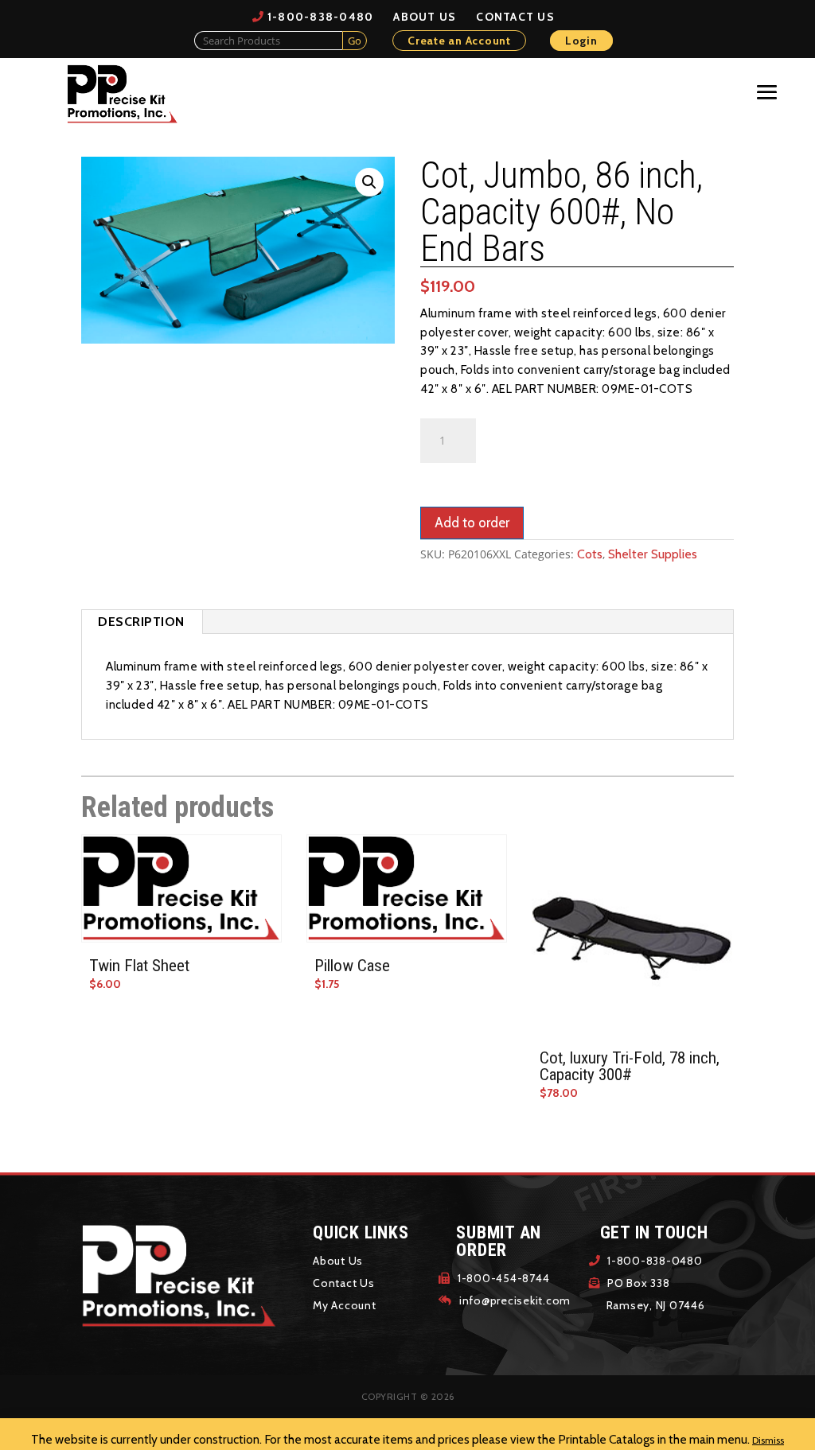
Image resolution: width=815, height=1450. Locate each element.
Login (581, 40)
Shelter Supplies (652, 554)
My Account (344, 1305)
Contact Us (515, 17)
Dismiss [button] (768, 1440)
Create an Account (459, 40)
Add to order (472, 523)
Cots (589, 554)
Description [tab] (141, 621)
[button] (369, 182)
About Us (424, 17)
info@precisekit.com (513, 1300)
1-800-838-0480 (320, 17)
